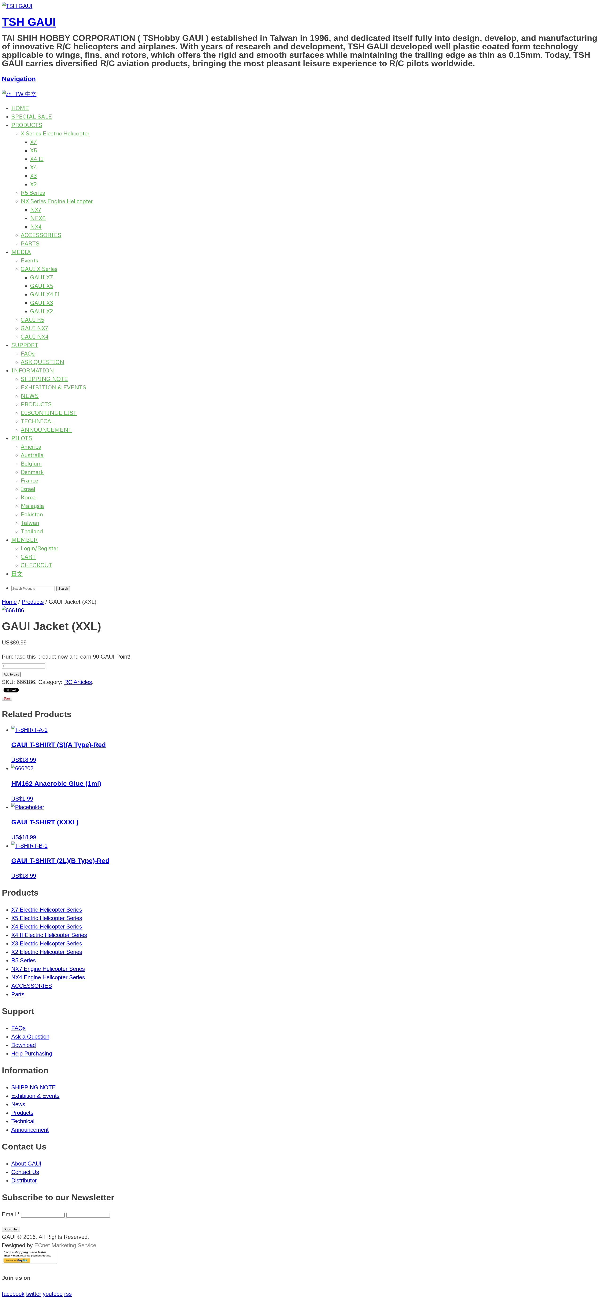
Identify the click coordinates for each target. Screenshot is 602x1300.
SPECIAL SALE (31, 116)
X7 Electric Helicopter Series (46, 909)
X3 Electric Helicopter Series (46, 943)
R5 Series (33, 192)
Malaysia (32, 505)
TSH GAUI (29, 22)
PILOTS (21, 438)
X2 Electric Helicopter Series (46, 952)
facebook (13, 1294)
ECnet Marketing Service (65, 1245)
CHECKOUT (36, 564)
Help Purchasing (31, 1053)
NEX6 (38, 217)
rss (68, 1294)
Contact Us (25, 1172)
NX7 (35, 209)
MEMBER (24, 539)
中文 (30, 94)
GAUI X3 (41, 302)
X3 (33, 175)
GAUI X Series (39, 268)
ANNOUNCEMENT (46, 429)
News (18, 1104)
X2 (33, 184)
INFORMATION (32, 370)
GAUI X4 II (45, 294)
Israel (28, 488)
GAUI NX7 (34, 327)
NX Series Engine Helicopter (57, 201)
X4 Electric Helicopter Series (46, 926)
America (31, 446)
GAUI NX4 (34, 336)
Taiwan (30, 522)
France (29, 480)
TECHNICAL (37, 421)
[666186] (13, 610)
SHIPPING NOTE (44, 378)
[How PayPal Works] (29, 1262)
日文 (17, 573)
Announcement (30, 1129)
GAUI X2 (41, 311)
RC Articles (78, 682)
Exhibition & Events (35, 1096)
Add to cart (11, 674)
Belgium (31, 463)
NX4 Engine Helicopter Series (48, 977)
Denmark (32, 471)
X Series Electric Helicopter (55, 133)
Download (23, 1045)
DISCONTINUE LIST (49, 412)
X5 (33, 150)
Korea (28, 497)
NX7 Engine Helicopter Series (48, 969)
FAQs (28, 353)
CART (28, 556)
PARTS (30, 243)
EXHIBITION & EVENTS (53, 387)
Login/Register (39, 548)
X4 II (37, 158)
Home (9, 602)
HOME (20, 107)
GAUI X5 (41, 285)
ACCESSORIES (41, 234)
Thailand (32, 531)
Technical (22, 1121)
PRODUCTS (26, 124)
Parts (17, 994)
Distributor (24, 1180)
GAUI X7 (41, 277)
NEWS (30, 395)
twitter (33, 1294)
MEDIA (21, 251)
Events (29, 260)
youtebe (53, 1294)
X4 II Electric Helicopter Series (49, 935)
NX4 (36, 226)
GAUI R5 (32, 319)
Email (11, 1214)
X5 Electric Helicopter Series (46, 918)
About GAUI (26, 1163)
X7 (33, 141)
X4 (33, 167)
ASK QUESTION (42, 361)
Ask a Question (30, 1036)
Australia (32, 454)
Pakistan (32, 514)
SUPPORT (24, 344)
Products (33, 602)
